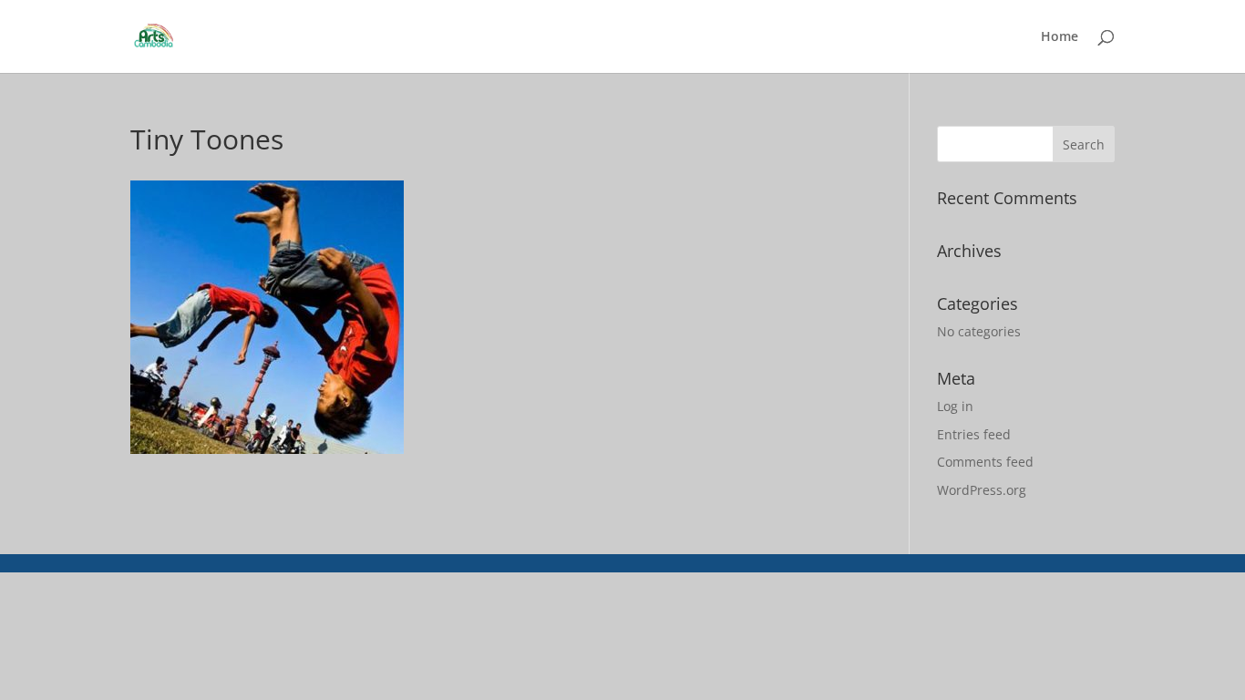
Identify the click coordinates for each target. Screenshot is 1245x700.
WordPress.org (981, 490)
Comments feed (985, 461)
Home (1059, 37)
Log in (955, 406)
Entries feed (974, 434)
